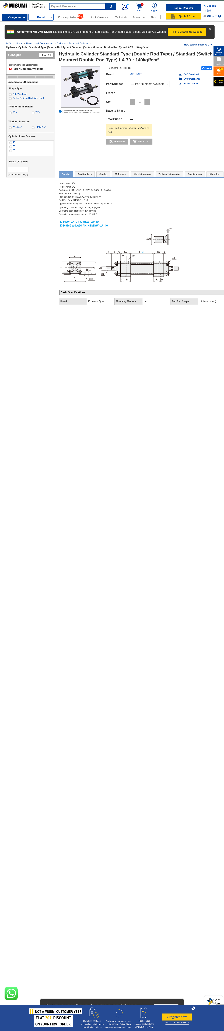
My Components (192, 79)
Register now (177, 1017)
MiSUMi (6, 4)
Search (110, 6)
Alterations (214, 174)
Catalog (103, 174)
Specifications (195, 174)
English (211, 5)
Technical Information (169, 174)
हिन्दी (209, 10)
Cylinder (61, 43)
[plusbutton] (147, 102)
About (154, 17)
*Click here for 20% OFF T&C (177, 1023)
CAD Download (191, 74)
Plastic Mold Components (40, 43)
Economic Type (96, 301)
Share (208, 68)
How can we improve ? (196, 44)
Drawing (66, 174)
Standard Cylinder (79, 43)
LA (145, 301)
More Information (142, 174)
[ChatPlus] (213, 1002)
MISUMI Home (14, 43)
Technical (120, 17)
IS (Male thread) (208, 301)
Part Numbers (85, 174)
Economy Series (67, 17)
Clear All (46, 55)
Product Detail (191, 83)
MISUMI (135, 74)
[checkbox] (31, 94)
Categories (14, 17)
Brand (41, 17)
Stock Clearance (99, 17)
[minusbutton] (132, 102)
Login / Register (183, 7)
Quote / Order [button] (187, 16)
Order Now (119, 141)
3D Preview (120, 174)
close (193, 1008)
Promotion (138, 17)
